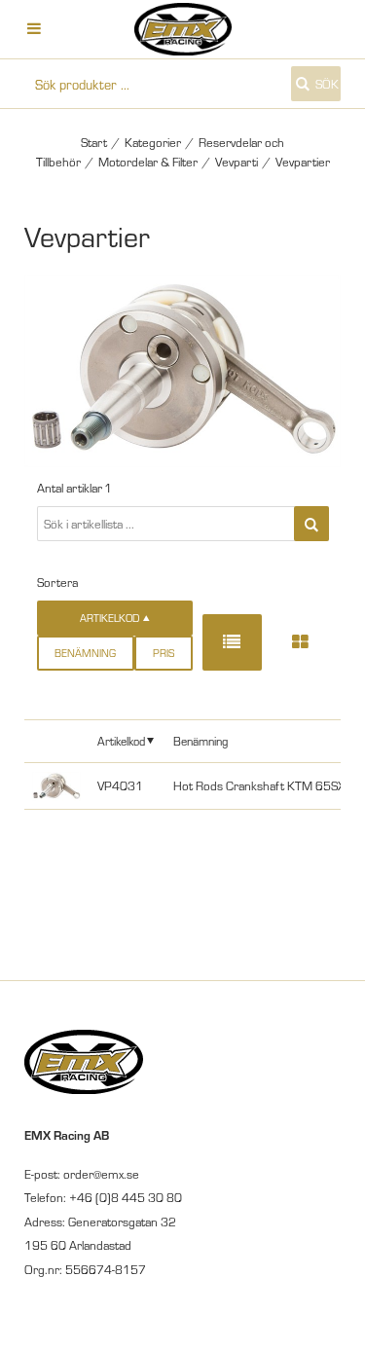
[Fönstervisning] (300, 642)
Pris (163, 652)
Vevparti (236, 161)
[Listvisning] (232, 642)
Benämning (85, 652)
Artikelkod (121, 740)
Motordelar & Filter (148, 161)
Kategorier (153, 142)
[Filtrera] (311, 523)
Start (94, 142)
